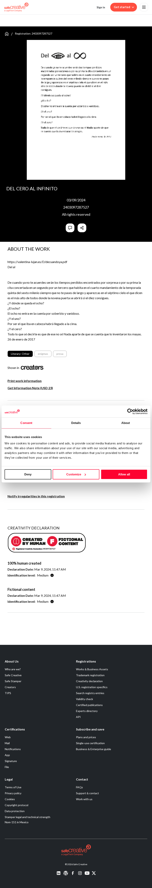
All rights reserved (76, 214)
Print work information (25, 381)
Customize (73, 474)
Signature (11, 761)
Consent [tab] (26, 423)
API (78, 717)
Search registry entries (90, 693)
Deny (27, 474)
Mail (7, 743)
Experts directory (87, 711)
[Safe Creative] (16, 7)
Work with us (84, 799)
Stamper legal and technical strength (27, 817)
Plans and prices (86, 737)
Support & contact (87, 793)
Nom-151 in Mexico (16, 822)
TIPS (8, 693)
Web (8, 737)
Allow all (124, 474)
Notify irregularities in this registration (36, 496)
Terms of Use (13, 787)
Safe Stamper (13, 681)
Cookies (10, 799)
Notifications (13, 749)
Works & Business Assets (92, 669)
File (7, 767)
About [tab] (125, 423)
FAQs (79, 787)
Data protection (15, 811)
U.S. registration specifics (91, 687)
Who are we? (13, 669)
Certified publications (89, 705)
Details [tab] (76, 423)
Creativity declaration (89, 681)
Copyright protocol (16, 805)
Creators (10, 687)
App (7, 755)
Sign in (101, 7)
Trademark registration (90, 675)
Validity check (84, 699)
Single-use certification (90, 743)
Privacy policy (13, 793)
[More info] (52, 575)
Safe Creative (13, 675)
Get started (122, 7)
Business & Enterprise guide (93, 749)
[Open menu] (144, 7)
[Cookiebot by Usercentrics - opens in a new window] (130, 411)
